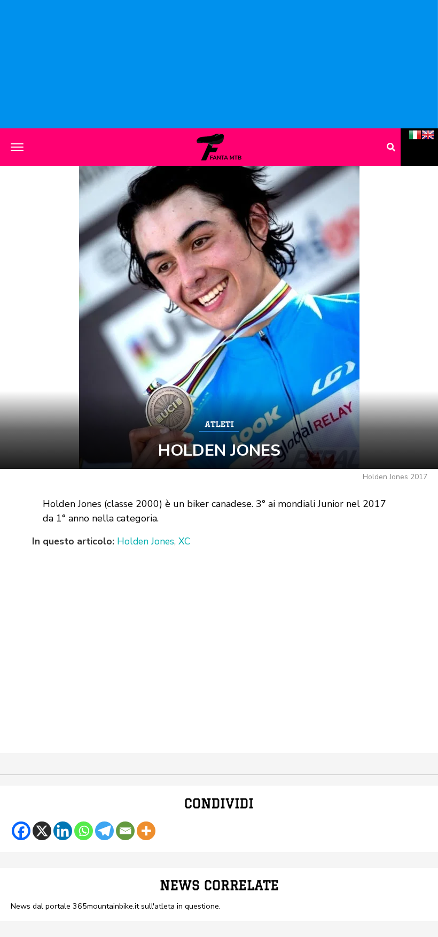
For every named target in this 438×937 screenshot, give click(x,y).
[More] (146, 830)
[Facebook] (21, 830)
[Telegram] (104, 830)
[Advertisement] (219, 629)
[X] (42, 830)
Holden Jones (145, 542)
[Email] (125, 830)
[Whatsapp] (83, 830)
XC (184, 542)
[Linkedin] (62, 830)
